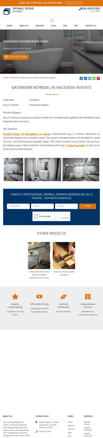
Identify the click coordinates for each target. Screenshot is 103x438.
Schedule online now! (74, 3)
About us (23, 26)
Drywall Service (87, 423)
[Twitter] (89, 78)
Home (9, 26)
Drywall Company (87, 429)
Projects (14, 77)
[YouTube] (52, 20)
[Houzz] (94, 78)
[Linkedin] (81, 78)
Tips (76, 26)
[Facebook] (85, 78)
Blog (53, 26)
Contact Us (90, 26)
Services (40, 26)
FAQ (65, 26)
